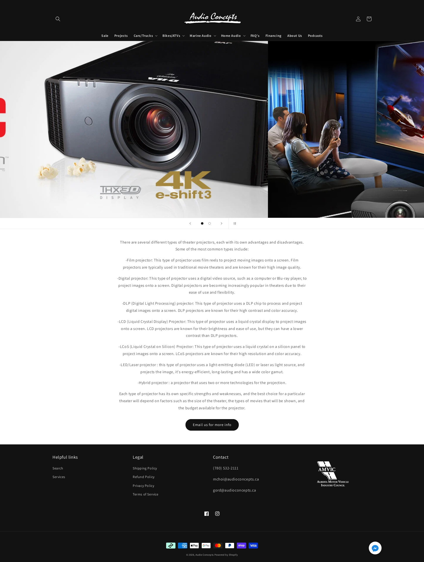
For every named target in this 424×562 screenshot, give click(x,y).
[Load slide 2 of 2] (209, 223)
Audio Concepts (205, 554)
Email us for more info (212, 424)
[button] (58, 19)
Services (59, 477)
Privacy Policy (143, 485)
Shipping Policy (145, 468)
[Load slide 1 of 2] (202, 223)
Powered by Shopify (226, 554)
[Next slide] (221, 223)
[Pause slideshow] (233, 223)
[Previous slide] (190, 223)
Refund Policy (144, 477)
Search (58, 468)
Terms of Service (146, 494)
